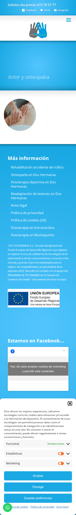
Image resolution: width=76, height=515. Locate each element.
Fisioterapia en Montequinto (32, 235)
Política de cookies (18, 506)
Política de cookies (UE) (28, 220)
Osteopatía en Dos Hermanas (33, 175)
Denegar (38, 487)
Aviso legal (62, 506)
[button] (70, 403)
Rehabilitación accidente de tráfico (37, 167)
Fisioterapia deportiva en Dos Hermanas (33, 184)
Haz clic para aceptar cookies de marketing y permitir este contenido (38, 369)
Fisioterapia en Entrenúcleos (33, 227)
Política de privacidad (42, 506)
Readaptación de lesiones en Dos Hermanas (36, 195)
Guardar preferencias (38, 498)
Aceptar (38, 475)
